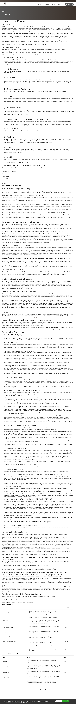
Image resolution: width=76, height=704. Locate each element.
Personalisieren (58, 700)
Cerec (53, 4)
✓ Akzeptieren (65, 700)
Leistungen (46, 4)
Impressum (51, 689)
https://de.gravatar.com (36, 317)
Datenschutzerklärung (43, 689)
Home (3, 11)
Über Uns (40, 4)
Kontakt (59, 4)
